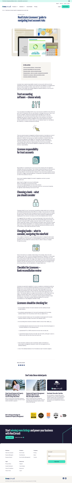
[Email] (24, 365)
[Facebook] (22, 365)
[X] (20, 365)
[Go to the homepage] (10, 478)
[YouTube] (66, 478)
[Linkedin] (18, 365)
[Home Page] (6, 6)
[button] (69, 3)
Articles (3, 10)
